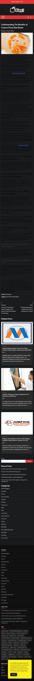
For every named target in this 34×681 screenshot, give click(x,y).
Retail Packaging (12, 656)
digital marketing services (26, 637)
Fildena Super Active (25, 649)
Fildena (10, 642)
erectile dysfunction (12, 640)
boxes (8, 633)
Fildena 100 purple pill (6, 645)
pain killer (19, 654)
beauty (3, 633)
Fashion (2, 507)
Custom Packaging (15, 637)
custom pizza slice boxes (18, 73)
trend (7, 659)
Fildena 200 (13, 647)
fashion (29, 640)
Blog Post (3, 672)
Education (3, 502)
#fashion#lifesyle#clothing (16, 630)
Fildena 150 (22, 645)
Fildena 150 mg (5, 647)
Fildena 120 (15, 645)
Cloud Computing (5, 496)
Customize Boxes (5, 637)
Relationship (3, 526)
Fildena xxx (4, 652)
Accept (13, 674)
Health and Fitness (5, 516)
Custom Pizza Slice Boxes (12, 296)
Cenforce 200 (12, 635)
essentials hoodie (22, 640)
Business (9, 294)
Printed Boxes (26, 654)
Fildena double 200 (22, 647)
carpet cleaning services (22, 633)
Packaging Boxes (11, 654)
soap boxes (20, 656)
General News (4, 513)
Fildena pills (16, 649)
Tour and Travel (4, 538)
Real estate (3, 524)
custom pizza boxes (23, 145)
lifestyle (26, 652)
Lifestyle (3, 521)
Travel (3, 659)
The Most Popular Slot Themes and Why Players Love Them (14, 469)
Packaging (4, 654)
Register (3, 670)
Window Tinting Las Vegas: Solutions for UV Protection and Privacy (15, 395)
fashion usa (4, 642)
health (14, 652)
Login (2, 667)
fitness (10, 652)
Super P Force (28, 656)
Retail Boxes (4, 656)
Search (3, 459)
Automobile (3, 491)
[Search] (31, 17)
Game (2, 510)
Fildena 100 (16, 642)
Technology (3, 535)
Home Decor (4, 518)
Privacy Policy (4, 675)
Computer (3, 499)
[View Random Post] (28, 17)
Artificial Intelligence (5, 488)
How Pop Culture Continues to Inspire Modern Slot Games (13, 474)
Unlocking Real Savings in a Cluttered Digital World (12, 477)
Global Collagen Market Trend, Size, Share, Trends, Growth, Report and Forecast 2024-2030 (16, 349)
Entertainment (4, 505)
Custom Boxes (20, 635)
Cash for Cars (4, 635)
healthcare (20, 652)
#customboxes (5, 630)
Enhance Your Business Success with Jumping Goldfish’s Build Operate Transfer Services (16, 439)
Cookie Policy (24, 670)
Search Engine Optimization (7, 529)
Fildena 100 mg (24, 642)
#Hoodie (26, 630)
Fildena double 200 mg (7, 649)
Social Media (4, 532)
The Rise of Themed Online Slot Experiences (10, 471)
